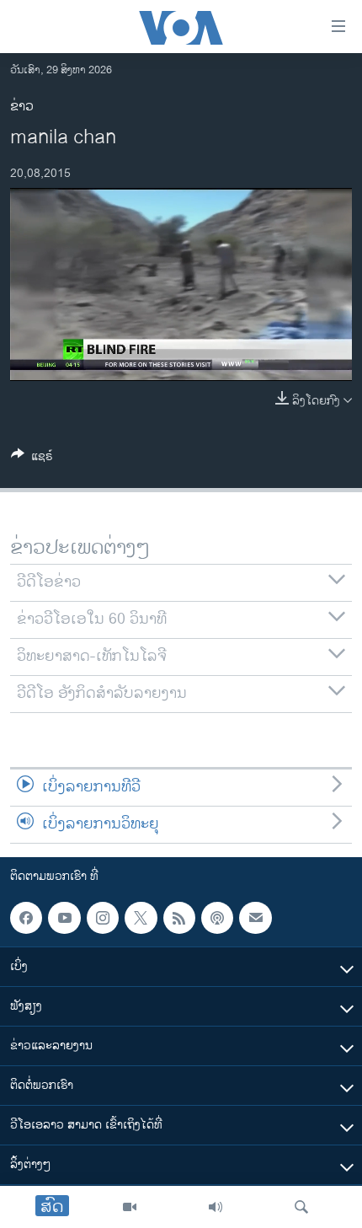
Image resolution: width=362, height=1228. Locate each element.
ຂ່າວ (22, 106)
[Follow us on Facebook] (26, 918)
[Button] (32, 459)
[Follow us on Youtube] (64, 918)
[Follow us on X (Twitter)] (141, 918)
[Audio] (215, 1207)
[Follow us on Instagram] (103, 918)
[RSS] (179, 918)
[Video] (129, 1207)
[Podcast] (217, 918)
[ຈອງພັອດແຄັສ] (255, 918)
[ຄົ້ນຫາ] (301, 1207)
